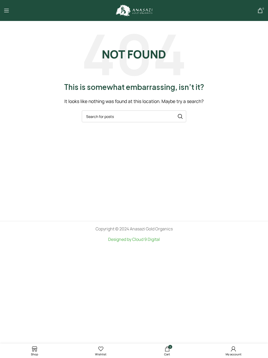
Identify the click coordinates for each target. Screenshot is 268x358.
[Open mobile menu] (6, 10)
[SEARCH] (180, 116)
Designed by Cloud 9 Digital (134, 239)
